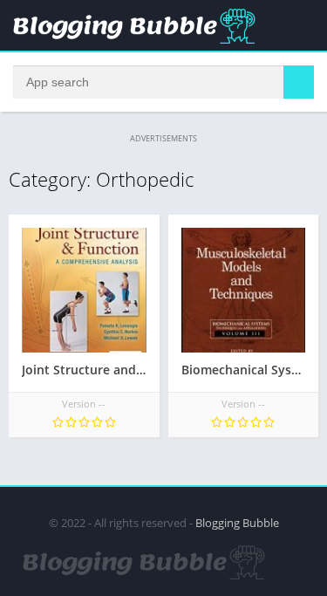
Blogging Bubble (237, 523)
